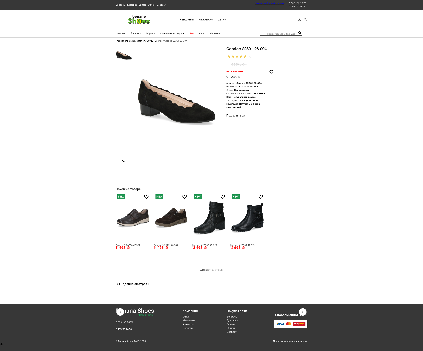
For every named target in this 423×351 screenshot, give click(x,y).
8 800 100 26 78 (297, 3)
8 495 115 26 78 (297, 6)
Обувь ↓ (150, 33)
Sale (191, 33)
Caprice (159, 40)
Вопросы (120, 4)
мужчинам (206, 20)
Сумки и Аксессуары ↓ (172, 33)
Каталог (140, 40)
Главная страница (125, 40)
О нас (186, 316)
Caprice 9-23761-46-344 (166, 245)
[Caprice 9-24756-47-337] (133, 217)
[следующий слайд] (124, 161)
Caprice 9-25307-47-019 (242, 245)
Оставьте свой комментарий (191, 171)
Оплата (142, 4)
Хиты (201, 33)
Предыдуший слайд (120, 312)
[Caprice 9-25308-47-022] (209, 217)
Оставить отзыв (211, 270)
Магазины (215, 33)
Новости (188, 328)
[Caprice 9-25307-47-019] (247, 217)
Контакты (188, 324)
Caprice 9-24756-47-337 (128, 245)
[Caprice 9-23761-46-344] (171, 217)
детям (222, 20)
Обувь (149, 40)
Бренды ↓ (136, 33)
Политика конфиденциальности (290, 341)
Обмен (151, 4)
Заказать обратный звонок (269, 3)
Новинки (120, 33)
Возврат (161, 4)
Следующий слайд (303, 312)
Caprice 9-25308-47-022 (204, 245)
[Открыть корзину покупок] (305, 19)
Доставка (132, 4)
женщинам (187, 20)
